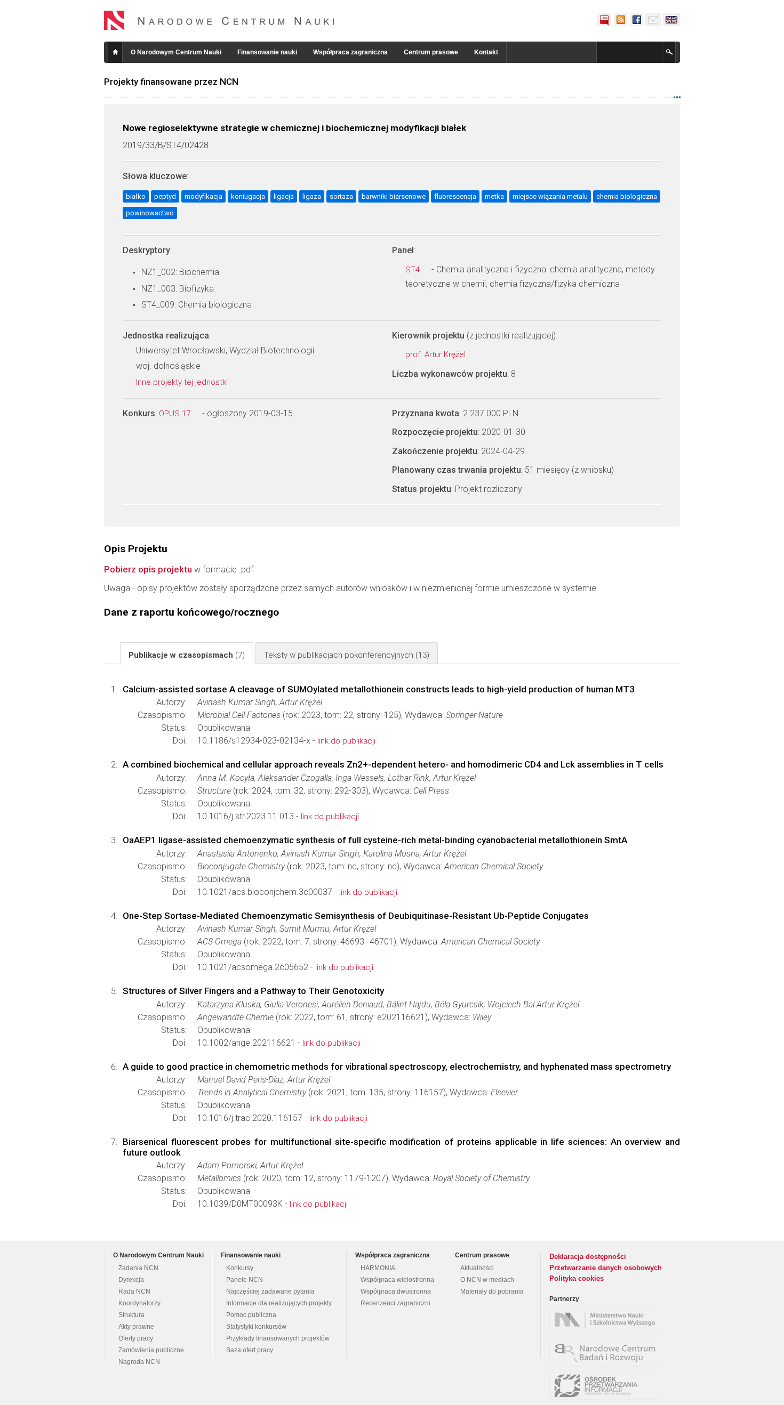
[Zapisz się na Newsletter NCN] (653, 19)
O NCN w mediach (487, 1280)
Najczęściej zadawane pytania (270, 1291)
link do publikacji (346, 741)
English (671, 19)
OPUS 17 (176, 413)
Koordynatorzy (139, 1303)
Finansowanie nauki (267, 52)
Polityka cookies (576, 1278)
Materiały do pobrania (492, 1291)
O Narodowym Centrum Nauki (176, 52)
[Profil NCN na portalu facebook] (636, 19)
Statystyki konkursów (256, 1326)
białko (136, 196)
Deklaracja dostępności (587, 1257)
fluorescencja (455, 196)
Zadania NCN (138, 1268)
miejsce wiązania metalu (550, 196)
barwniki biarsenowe (394, 196)
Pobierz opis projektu (148, 569)
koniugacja (248, 196)
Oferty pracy (135, 1338)
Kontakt (486, 52)
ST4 (413, 269)
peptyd (165, 196)
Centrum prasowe (431, 52)
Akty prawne (136, 1326)
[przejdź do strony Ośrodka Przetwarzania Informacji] (607, 1386)
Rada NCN (134, 1291)
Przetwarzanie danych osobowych (605, 1268)
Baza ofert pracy (249, 1350)
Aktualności (477, 1268)
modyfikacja (203, 196)
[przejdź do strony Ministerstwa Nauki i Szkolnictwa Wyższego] (607, 1320)
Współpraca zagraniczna (350, 52)
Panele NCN (244, 1280)
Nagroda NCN (139, 1362)
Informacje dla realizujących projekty (279, 1303)
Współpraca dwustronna (396, 1291)
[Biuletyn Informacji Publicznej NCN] (604, 19)
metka (494, 196)
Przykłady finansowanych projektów (278, 1338)
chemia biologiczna (626, 196)
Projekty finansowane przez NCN (171, 81)
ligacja (284, 196)
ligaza (311, 196)
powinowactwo (150, 213)
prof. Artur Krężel (436, 354)
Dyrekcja (131, 1280)
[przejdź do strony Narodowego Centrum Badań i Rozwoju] (607, 1353)
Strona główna (115, 52)
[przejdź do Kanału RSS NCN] (620, 19)
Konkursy (239, 1268)
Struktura (131, 1315)
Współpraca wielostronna (397, 1280)
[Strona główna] (219, 20)
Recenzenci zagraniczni (395, 1303)
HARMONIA (378, 1268)
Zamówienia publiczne (151, 1350)
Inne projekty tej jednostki (183, 382)
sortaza (341, 196)
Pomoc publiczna (251, 1315)
